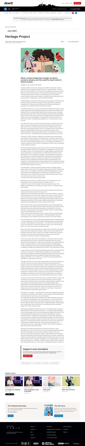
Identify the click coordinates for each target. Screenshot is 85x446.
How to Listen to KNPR (52, 437)
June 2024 (12, 31)
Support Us (33, 437)
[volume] (9, 9)
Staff (32, 432)
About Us (33, 426)
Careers (32, 434)
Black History (55, 363)
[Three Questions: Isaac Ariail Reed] (33, 381)
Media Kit (65, 432)
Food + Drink (32, 13)
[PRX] (36, 443)
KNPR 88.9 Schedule (51, 432)
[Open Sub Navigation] (19, 12)
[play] (5, 9)
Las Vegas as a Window (12, 389)
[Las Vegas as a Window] (14, 381)
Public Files (65, 429)
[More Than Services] (71, 381)
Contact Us (33, 429)
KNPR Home (68, 13)
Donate (78, 3)
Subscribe (53, 13)
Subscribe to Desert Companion (54, 429)
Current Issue (8, 13)
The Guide (46, 13)
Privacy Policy (20, 432)
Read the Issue (58, 415)
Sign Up (10, 415)
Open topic (45, 363)
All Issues (16, 13)
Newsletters (68, 3)
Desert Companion (10, 27)
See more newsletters (12, 411)
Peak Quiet (46, 389)
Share (62, 41)
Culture (40, 13)
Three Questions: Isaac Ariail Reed (31, 390)
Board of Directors (67, 426)
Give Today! (28, 355)
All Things (25, 13)
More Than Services (68, 389)
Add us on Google (72, 41)
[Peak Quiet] (52, 381)
